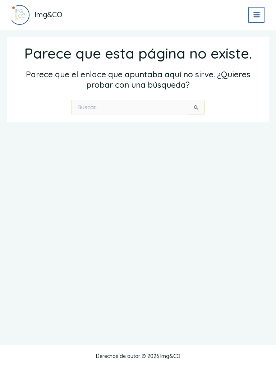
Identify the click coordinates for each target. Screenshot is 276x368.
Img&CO (48, 14)
